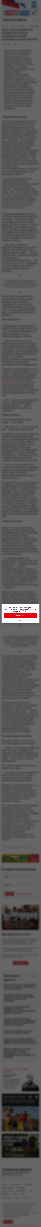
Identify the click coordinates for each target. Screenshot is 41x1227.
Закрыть (20, 620)
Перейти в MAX (20, 616)
